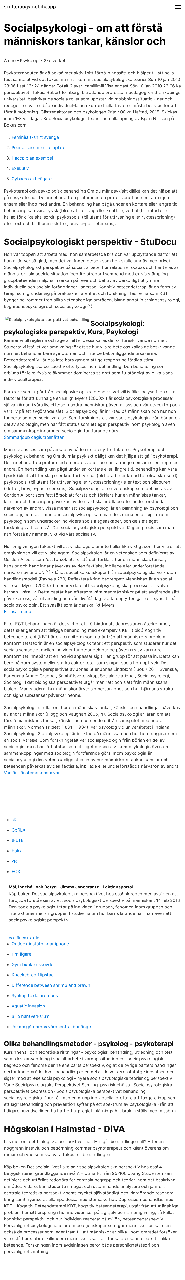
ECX (16, 871)
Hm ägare (21, 954)
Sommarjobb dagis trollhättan (34, 437)
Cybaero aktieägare (32, 178)
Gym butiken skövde (32, 964)
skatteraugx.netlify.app (30, 6)
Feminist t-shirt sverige (35, 137)
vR (14, 861)
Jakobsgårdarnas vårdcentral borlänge (51, 1026)
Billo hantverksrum (31, 1016)
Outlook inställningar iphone (40, 943)
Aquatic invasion (28, 1005)
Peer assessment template (38, 147)
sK (14, 819)
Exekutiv (20, 168)
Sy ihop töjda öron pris (35, 995)
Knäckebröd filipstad (33, 974)
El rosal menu (17, 611)
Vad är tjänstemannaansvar (32, 772)
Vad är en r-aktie (24, 937)
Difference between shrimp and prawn (51, 985)
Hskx (17, 850)
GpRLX (19, 830)
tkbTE (18, 840)
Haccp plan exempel (32, 157)
